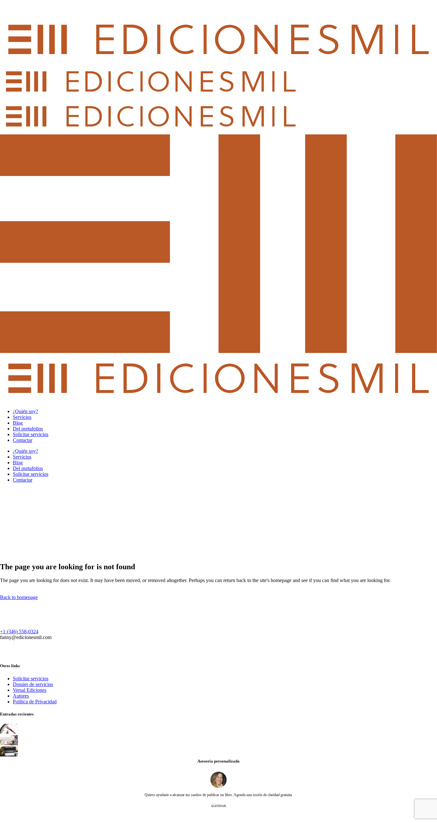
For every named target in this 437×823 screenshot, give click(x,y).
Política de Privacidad (35, 701)
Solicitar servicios (30, 678)
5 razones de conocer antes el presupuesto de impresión (69, 749)
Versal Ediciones (29, 690)
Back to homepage (19, 597)
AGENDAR (218, 806)
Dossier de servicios (33, 684)
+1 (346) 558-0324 (19, 631)
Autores (21, 696)
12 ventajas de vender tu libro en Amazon (58, 726)
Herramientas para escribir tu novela (53, 737)
